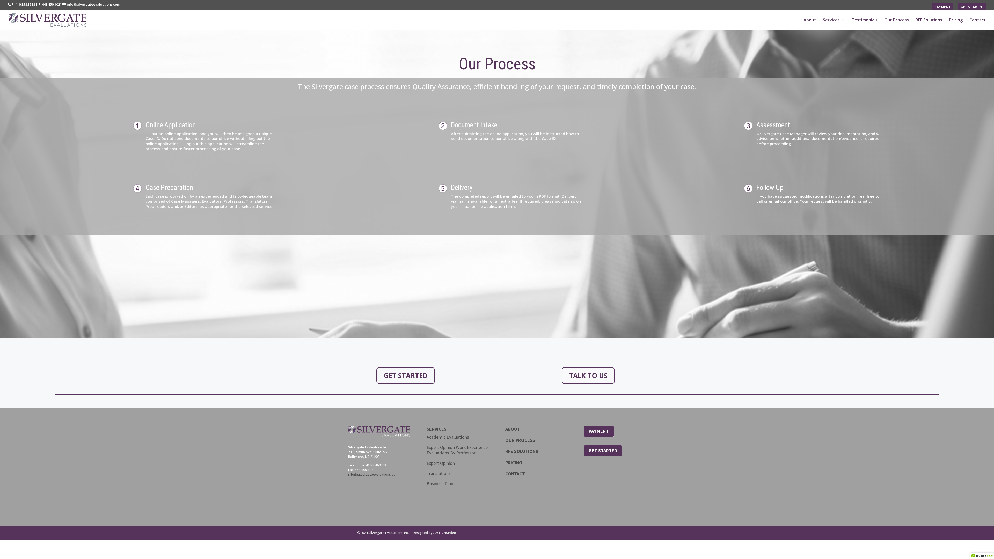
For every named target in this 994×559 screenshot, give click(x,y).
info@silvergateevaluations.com (373, 474)
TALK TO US (588, 375)
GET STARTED (406, 375)
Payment (942, 7)
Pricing (956, 20)
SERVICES (437, 429)
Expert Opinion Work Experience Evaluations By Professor (457, 450)
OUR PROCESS (520, 440)
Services (831, 20)
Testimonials (865, 20)
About (809, 20)
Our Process (896, 20)
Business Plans (441, 484)
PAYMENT (599, 431)
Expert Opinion (441, 463)
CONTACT (515, 474)
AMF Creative (444, 532)
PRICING (513, 463)
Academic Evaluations (448, 437)
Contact (977, 20)
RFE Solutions (929, 20)
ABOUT (512, 429)
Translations (439, 473)
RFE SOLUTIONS (521, 451)
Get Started (972, 7)
